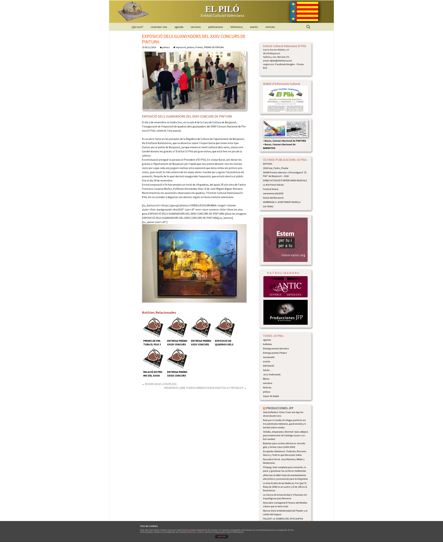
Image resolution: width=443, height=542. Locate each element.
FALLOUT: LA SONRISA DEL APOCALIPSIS (283, 518)
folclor (266, 370)
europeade (269, 357)
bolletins (267, 344)
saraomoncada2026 (273, 193)
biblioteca (236, 27)
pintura (166, 47)
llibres (266, 378)
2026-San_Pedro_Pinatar (275, 168)
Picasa (300, 64)
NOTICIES (267, 163)
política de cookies (195, 532)
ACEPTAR (222, 536)
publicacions (215, 27)
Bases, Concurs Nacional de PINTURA (285, 140)
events (254, 27)
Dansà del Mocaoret (273, 197)
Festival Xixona (270, 189)
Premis (199, 47)
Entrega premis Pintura (275, 352)
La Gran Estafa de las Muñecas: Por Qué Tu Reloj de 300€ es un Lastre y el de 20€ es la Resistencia (285, 487)
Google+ (290, 64)
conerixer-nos (159, 27)
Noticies (267, 387)
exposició (181, 47)
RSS (265, 67)
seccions (196, 27)
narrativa (267, 383)
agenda (179, 27)
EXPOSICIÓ (268, 365)
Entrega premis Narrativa (276, 348)
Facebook (280, 64)
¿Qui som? (137, 27)
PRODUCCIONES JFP (279, 408)
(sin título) (268, 206)
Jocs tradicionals (272, 374)
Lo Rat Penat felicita (273, 184)
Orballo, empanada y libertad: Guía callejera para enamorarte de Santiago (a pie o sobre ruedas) (285, 435)
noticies (270, 27)
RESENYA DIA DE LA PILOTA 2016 (159, 384)
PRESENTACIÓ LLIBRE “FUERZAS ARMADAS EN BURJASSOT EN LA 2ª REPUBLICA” (205, 387)
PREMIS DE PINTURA (214, 47)
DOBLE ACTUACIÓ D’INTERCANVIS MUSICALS (285, 180)
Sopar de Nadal (271, 396)
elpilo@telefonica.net (281, 60)
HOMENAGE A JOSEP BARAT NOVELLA (282, 202)
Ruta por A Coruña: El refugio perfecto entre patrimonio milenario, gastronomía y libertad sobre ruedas (284, 424)
